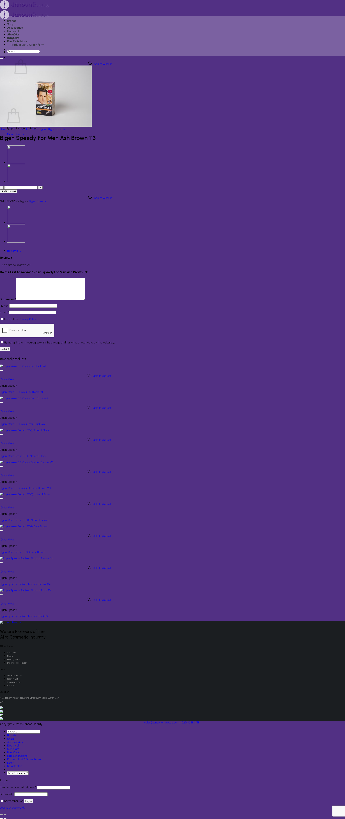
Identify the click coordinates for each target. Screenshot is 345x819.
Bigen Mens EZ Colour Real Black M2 (22, 424)
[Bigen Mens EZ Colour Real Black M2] (24, 398)
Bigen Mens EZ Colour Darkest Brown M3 (25, 488)
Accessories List (14, 675)
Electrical (13, 31)
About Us (11, 652)
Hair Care (13, 38)
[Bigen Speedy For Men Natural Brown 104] (26, 558)
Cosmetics (16, 129)
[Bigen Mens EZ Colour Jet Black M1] (23, 366)
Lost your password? (12, 807)
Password (7, 794)
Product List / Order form (27, 44)
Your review (8, 299)
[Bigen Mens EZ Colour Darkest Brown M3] (16, 181)
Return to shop (16, 134)
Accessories (15, 27)
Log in (28, 801)
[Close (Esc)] (1, 814)
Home (3, 129)
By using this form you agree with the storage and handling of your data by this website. (59, 342)
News (10, 656)
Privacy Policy (27, 319)
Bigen (42, 129)
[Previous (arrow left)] (1, 818)
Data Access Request (17, 663)
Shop (10, 24)
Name (4, 305)
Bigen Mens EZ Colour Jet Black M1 (21, 392)
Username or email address (18, 787)
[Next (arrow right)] (5, 818)
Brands (11, 20)
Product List (12, 679)
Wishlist (10, 685)
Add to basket (8, 191)
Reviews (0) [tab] (14, 250)
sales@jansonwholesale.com (162, 722)
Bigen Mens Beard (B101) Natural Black (23, 456)
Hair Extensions (17, 41)
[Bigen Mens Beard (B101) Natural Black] (24, 430)
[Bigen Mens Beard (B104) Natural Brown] (16, 162)
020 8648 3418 (190, 722)
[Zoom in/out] (5, 814)
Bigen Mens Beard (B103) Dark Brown (22, 552)
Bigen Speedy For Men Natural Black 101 (24, 616)
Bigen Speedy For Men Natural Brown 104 (25, 584)
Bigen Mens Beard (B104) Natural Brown (24, 520)
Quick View (7, 379)
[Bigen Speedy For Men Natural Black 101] (25, 590)
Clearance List (14, 682)
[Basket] (9, 58)
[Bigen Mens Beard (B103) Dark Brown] (24, 526)
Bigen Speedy (56, 129)
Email (4, 312)
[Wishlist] (1, 58)
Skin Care (13, 34)
